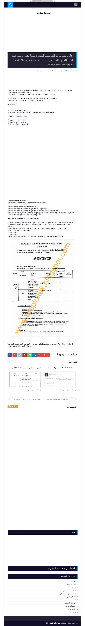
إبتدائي (73, 581)
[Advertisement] (42, 81)
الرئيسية (48, 71)
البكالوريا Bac (71, 584)
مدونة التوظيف (43, 13)
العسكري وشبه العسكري (67, 594)
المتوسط (73, 600)
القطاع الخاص (71, 597)
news (74, 612)
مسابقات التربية (39, 71)
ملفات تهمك (72, 609)
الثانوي (73, 587)
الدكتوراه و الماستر (69, 590)
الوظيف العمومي (70, 603)
